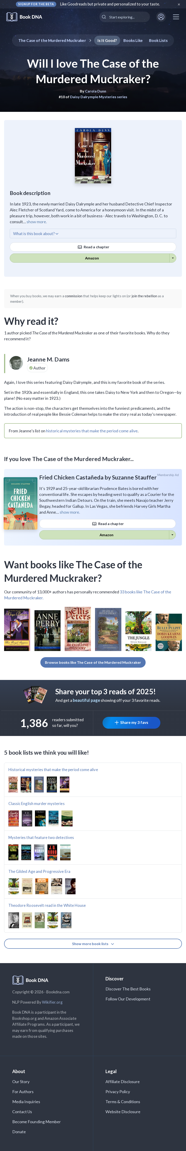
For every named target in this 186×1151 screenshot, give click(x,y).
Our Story (20, 1081)
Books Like (133, 40)
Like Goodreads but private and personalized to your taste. (110, 4)
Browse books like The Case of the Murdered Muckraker (93, 662)
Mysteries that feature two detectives (41, 837)
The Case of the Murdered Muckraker (52, 40)
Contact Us (22, 1111)
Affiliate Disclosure (122, 1081)
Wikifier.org (52, 1002)
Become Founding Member (36, 1121)
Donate (19, 1131)
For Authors (23, 1091)
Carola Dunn (95, 91)
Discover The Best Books (128, 988)
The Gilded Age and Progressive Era (39, 871)
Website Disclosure (123, 1111)
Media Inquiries (26, 1101)
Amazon (92, 258)
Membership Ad (168, 475)
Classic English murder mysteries (36, 803)
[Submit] (104, 17)
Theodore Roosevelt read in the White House (47, 905)
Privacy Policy (117, 1091)
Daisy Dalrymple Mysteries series (98, 97)
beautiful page (86, 700)
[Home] (27, 17)
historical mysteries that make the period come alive (92, 430)
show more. (37, 221)
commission (74, 296)
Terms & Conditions (122, 1101)
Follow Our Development (127, 998)
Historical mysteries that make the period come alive (53, 769)
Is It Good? (107, 40)
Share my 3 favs (134, 722)
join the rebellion (144, 296)
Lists (158, 40)
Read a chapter (96, 247)
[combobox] (124, 17)
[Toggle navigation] (176, 17)
